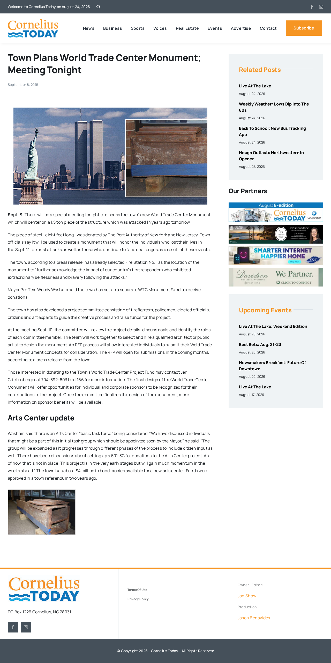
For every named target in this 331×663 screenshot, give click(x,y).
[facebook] (312, 7)
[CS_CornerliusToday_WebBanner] (276, 227)
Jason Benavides (254, 618)
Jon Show (247, 596)
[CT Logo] (33, 21)
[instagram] (321, 7)
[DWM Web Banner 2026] (276, 270)
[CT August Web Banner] (276, 204)
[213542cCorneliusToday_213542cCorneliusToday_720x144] (276, 248)
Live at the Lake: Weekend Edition (273, 326)
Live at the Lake (255, 86)
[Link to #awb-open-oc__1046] (98, 7)
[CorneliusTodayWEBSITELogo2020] (44, 577)
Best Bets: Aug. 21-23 (260, 344)
